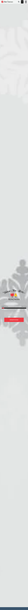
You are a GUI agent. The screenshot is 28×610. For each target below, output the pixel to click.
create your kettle (14, 314)
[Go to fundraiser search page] (18, 2)
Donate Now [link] (14, 320)
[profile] (20, 1)
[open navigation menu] (26, 1)
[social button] (22, 1)
